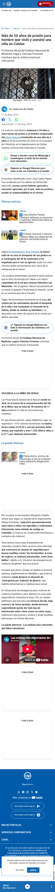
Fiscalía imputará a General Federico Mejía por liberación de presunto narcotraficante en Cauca (35, 238)
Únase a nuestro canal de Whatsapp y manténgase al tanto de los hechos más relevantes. (30, 158)
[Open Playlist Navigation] (51, 886)
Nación (22, 453)
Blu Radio (5, 29)
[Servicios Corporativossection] (50, 832)
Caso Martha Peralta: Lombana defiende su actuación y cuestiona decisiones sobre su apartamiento (36, 218)
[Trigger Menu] (4, 4)
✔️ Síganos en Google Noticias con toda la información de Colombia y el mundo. (29, 327)
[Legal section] (50, 839)
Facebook (3, 121)
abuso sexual (12, 137)
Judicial (16, 29)
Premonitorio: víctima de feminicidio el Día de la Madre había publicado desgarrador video (34, 460)
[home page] (27, 775)
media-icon (27, 886)
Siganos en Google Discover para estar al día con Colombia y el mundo (29, 169)
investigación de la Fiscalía (25, 251)
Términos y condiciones (23, 850)
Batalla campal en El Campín (25, 10)
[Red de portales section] (50, 825)
